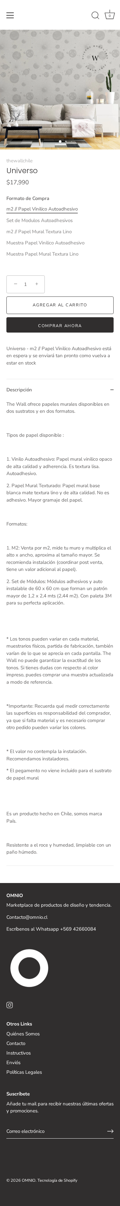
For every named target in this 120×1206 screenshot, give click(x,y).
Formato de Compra (27, 198)
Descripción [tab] (19, 390)
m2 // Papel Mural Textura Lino (39, 231)
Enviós (13, 1062)
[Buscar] (95, 16)
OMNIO (29, 1180)
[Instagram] (9, 1005)
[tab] (60, 633)
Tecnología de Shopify (57, 1180)
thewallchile (19, 160)
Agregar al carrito (60, 305)
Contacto (15, 1043)
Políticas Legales (24, 1072)
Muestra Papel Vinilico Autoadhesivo (45, 243)
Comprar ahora (60, 326)
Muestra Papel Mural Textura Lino (42, 254)
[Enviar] (110, 1131)
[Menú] (10, 15)
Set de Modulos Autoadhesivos (39, 220)
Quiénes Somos (23, 1034)
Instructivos (18, 1053)
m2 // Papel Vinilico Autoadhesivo (42, 209)
